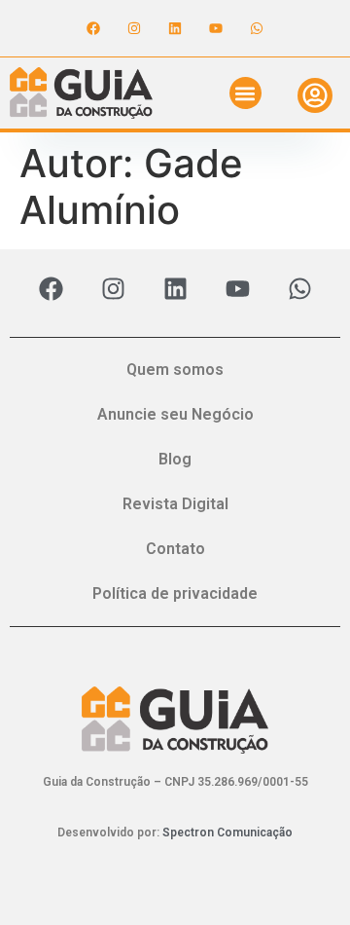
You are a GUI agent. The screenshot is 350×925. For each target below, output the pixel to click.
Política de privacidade (175, 593)
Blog (175, 459)
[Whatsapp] (256, 28)
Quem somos (175, 369)
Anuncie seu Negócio (175, 414)
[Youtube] (215, 28)
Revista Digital (175, 504)
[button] (245, 93)
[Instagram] (134, 28)
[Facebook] (93, 28)
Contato (175, 548)
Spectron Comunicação (227, 832)
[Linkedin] (175, 28)
